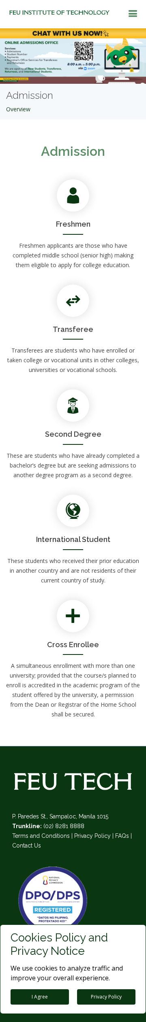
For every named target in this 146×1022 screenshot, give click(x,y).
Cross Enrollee (73, 644)
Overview (18, 109)
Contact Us (26, 845)
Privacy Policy (92, 836)
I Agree (40, 996)
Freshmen (73, 224)
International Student (73, 539)
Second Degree (73, 434)
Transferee (73, 329)
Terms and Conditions (41, 836)
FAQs (122, 836)
